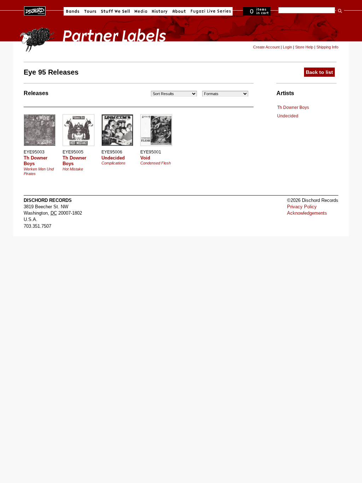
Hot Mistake (73, 169)
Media (141, 11)
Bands (72, 11)
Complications (113, 163)
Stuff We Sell (115, 11)
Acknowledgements (307, 213)
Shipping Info (327, 47)
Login (287, 47)
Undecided (287, 116)
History (160, 11)
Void (145, 158)
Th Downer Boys (293, 107)
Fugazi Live (210, 11)
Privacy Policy (302, 206)
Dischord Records (35, 10)
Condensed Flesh (155, 163)
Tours (90, 11)
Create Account (266, 47)
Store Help (304, 47)
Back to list (319, 72)
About (179, 11)
